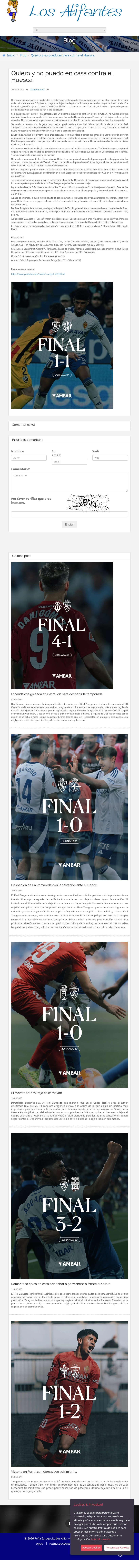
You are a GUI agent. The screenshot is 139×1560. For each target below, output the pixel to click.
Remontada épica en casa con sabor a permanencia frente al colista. (61, 1284)
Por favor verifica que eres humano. (31, 501)
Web (95, 451)
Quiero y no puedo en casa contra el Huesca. (63, 55)
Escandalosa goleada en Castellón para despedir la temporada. (57, 694)
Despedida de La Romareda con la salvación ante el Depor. (54, 885)
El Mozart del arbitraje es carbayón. (36, 1093)
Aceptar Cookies (91, 1547)
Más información (101, 1539)
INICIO (39, 1543)
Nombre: (17, 451)
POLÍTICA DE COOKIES (60, 1543)
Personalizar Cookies (117, 1547)
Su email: (56, 453)
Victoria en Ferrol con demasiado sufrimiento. (44, 1471)
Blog (23, 55)
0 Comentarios (37, 89)
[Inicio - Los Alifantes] (69, 12)
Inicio (11, 55)
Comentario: (19, 469)
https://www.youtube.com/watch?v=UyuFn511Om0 (38, 274)
